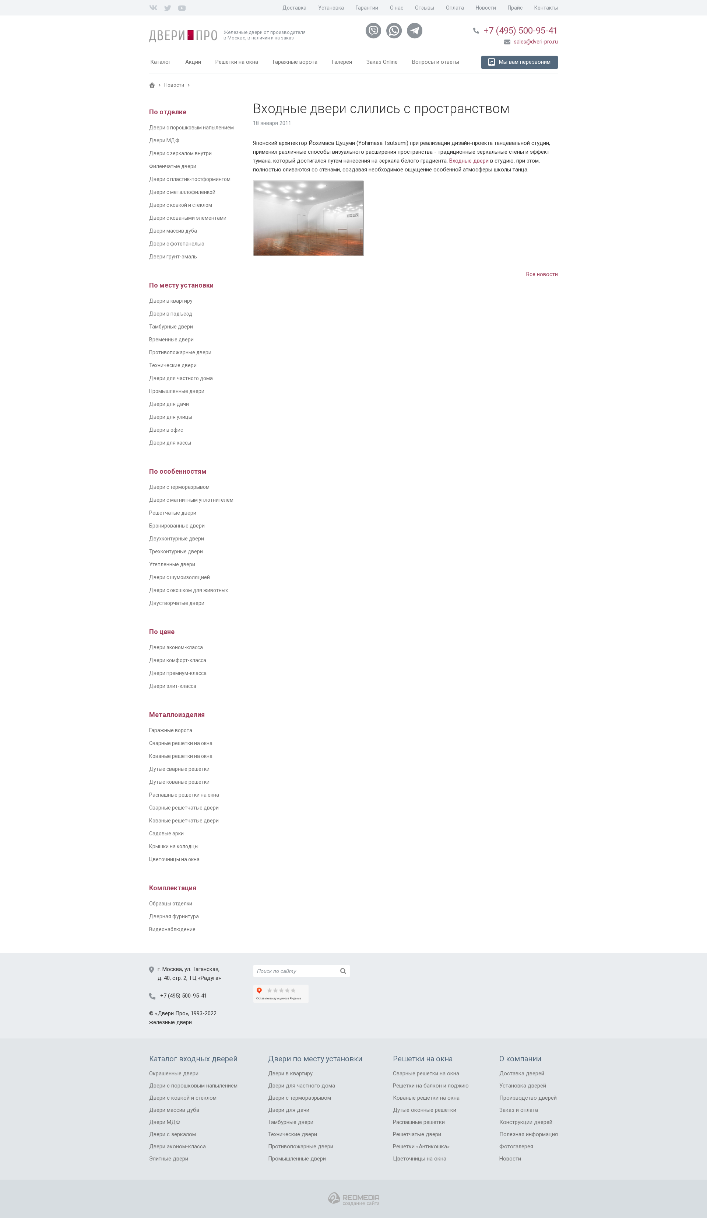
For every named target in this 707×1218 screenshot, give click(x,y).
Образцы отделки (170, 903)
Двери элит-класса (172, 686)
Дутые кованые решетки (179, 782)
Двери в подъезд (170, 314)
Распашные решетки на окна (184, 795)
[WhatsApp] (394, 31)
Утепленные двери (172, 564)
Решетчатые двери (172, 513)
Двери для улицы (170, 417)
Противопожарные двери (180, 352)
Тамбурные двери (171, 327)
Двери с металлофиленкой (182, 192)
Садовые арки (166, 833)
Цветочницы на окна (174, 859)
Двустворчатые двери (176, 603)
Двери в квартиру (171, 301)
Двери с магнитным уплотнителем (191, 500)
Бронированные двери (177, 526)
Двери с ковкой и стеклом (180, 205)
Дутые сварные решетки (179, 769)
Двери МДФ (164, 140)
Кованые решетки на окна (180, 756)
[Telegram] (414, 31)
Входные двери (469, 160)
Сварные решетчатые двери (184, 808)
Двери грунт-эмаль (173, 257)
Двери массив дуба (173, 231)
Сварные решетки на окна (180, 743)
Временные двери (171, 339)
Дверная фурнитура (174, 916)
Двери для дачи (169, 404)
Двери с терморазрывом (179, 487)
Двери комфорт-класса (177, 660)
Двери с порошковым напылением (191, 127)
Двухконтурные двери (176, 539)
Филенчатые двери (172, 166)
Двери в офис (166, 430)
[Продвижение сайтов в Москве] (353, 1199)
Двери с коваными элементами (187, 218)
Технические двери (173, 365)
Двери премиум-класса (178, 673)
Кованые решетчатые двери (184, 821)
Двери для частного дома (181, 378)
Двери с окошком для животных (188, 590)
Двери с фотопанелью (176, 244)
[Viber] (373, 31)
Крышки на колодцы (173, 846)
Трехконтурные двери (176, 551)
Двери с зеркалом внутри (180, 153)
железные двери (170, 1022)
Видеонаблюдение (172, 929)
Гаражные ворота (170, 730)
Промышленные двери (176, 391)
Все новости (542, 274)
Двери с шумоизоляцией (179, 577)
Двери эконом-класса (176, 647)
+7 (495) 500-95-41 (520, 30)
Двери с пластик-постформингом (190, 179)
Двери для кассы (170, 443)
